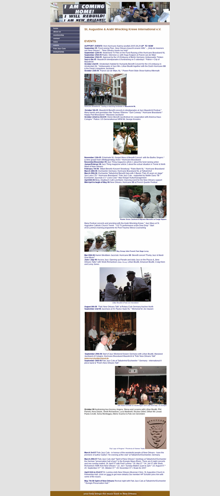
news (55, 42)
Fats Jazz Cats (59, 49)
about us (57, 32)
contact (56, 38)
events (56, 45)
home (55, 28)
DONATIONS (58, 52)
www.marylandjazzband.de (96, 358)
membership (58, 35)
